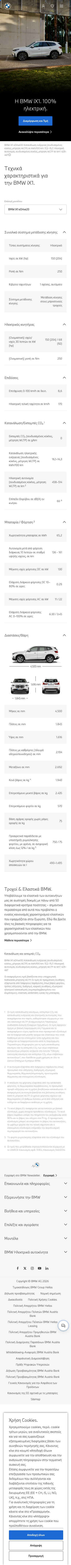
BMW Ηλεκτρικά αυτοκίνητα (26, 1252)
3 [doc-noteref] (34, 521)
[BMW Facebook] (17, 1268)
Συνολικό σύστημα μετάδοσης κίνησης (31, 232)
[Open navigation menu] (62, 6)
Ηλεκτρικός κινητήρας (19, 324)
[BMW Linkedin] (46, 1268)
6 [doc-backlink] (5, 1146)
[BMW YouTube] (39, 1268)
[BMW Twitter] (24, 1268)
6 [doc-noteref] (61, 500)
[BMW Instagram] (32, 1268)
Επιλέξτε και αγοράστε (21, 1224)
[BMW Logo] (7, 6)
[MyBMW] (43, 6)
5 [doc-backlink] (5, 1137)
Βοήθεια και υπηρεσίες (22, 1211)
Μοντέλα (11, 1238)
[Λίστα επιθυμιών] (52, 6)
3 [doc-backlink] (5, 1082)
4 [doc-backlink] (5, 1108)
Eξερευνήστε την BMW (22, 1197)
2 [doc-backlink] (5, 1066)
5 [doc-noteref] (35, 847)
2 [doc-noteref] (25, 485)
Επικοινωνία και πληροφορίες (27, 1183)
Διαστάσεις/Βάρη (16, 635)
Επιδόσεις (11, 378)
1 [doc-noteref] (44, 422)
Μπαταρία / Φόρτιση (19, 522)
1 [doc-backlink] (4, 1011)
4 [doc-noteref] (30, 779)
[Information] (9, 155)
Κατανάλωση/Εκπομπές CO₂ (24, 423)
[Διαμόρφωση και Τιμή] (35, 70)
